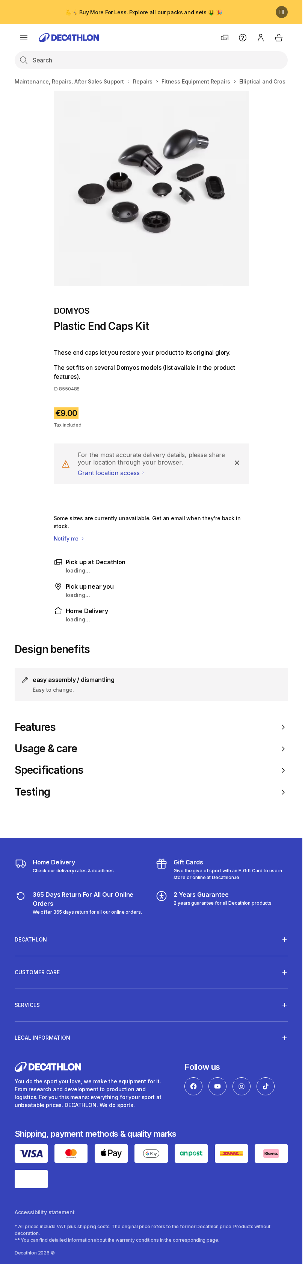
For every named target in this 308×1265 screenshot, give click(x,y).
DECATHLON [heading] (31, 939)
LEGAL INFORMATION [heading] (42, 1037)
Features (35, 727)
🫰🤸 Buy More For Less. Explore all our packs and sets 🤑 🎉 (143, 12)
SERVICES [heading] (27, 1005)
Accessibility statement (45, 1212)
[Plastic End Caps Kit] (151, 188)
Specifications (49, 770)
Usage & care (46, 749)
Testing (32, 792)
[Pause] (282, 12)
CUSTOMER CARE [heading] (37, 972)
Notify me (67, 538)
